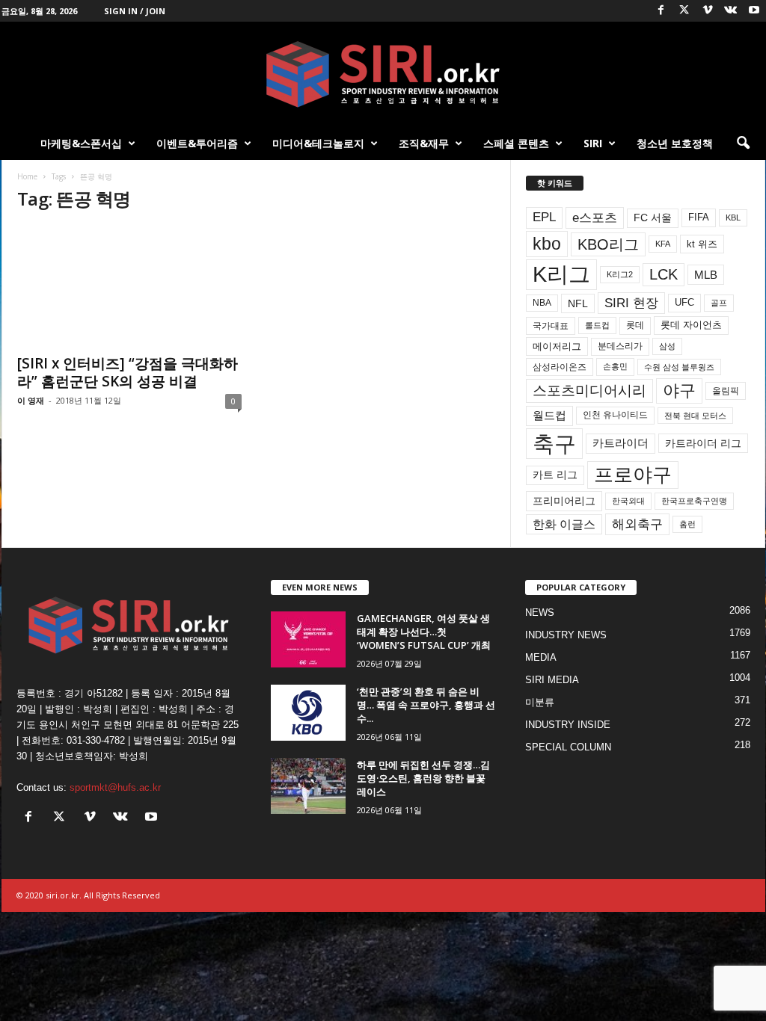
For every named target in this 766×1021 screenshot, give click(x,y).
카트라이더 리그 (703, 443)
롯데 (635, 325)
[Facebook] (661, 11)
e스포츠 (594, 217)
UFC (684, 302)
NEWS (539, 612)
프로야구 (633, 474)
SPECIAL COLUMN (568, 747)
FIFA (698, 217)
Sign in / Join (134, 10)
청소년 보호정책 (675, 143)
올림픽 (725, 390)
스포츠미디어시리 (589, 390)
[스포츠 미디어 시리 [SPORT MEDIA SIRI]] (383, 74)
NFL (578, 303)
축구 (554, 443)
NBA (542, 302)
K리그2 (620, 274)
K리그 (561, 274)
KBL (733, 217)
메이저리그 (557, 346)
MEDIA (541, 657)
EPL (544, 217)
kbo (547, 243)
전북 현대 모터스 (695, 415)
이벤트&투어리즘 (197, 143)
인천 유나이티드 (615, 414)
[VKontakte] (731, 11)
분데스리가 (620, 346)
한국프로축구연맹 (694, 500)
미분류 (539, 702)
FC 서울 (653, 217)
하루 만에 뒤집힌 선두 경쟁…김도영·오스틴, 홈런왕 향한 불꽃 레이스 (423, 778)
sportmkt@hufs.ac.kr (115, 787)
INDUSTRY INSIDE (567, 724)
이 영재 (30, 400)
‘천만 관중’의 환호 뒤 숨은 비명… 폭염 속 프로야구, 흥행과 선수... (426, 705)
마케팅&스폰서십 (81, 143)
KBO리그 (608, 244)
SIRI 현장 (631, 302)
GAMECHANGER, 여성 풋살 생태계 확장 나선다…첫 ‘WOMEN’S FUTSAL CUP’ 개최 (424, 631)
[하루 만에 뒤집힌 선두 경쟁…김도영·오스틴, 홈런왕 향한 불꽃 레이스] (308, 786)
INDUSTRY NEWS (566, 635)
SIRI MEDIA (552, 679)
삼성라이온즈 (559, 366)
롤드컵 (597, 325)
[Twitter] (684, 11)
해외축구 (637, 523)
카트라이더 (620, 443)
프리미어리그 (564, 501)
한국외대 (628, 500)
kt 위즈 (702, 244)
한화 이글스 (564, 524)
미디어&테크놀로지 (318, 143)
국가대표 (551, 326)
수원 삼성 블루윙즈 (679, 367)
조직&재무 (424, 143)
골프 (719, 302)
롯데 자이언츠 (691, 324)
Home (27, 176)
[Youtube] (754, 11)
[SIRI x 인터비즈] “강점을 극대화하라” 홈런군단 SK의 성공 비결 (127, 372)
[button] (742, 143)
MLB (705, 274)
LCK (663, 274)
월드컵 (549, 416)
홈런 (687, 523)
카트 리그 (555, 475)
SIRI (592, 143)
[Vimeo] (708, 11)
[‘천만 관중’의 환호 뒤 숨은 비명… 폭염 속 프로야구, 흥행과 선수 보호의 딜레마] (308, 713)
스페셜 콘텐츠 (516, 143)
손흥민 (615, 366)
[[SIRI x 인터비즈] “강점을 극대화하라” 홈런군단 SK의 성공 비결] (129, 285)
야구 (679, 390)
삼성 (667, 346)
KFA (662, 243)
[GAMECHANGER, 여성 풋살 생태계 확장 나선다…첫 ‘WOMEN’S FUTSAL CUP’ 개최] (308, 639)
